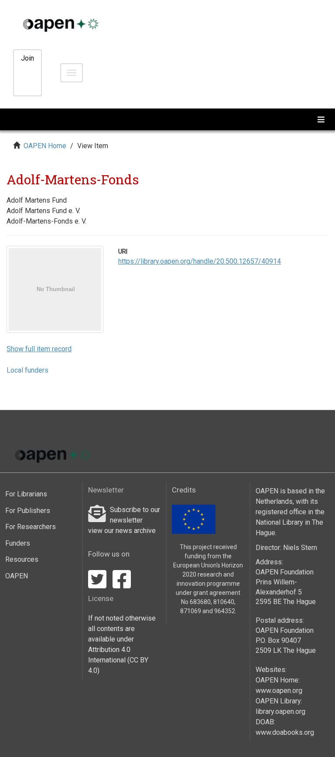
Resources (21, 559)
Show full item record (39, 349)
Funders (17, 543)
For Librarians (26, 494)
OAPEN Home (45, 146)
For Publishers (27, 510)
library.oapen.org (280, 711)
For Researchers (30, 527)
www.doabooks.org (285, 732)
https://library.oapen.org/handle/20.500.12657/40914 (199, 261)
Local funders (27, 370)
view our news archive (122, 530)
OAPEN (16, 576)
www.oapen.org (279, 690)
